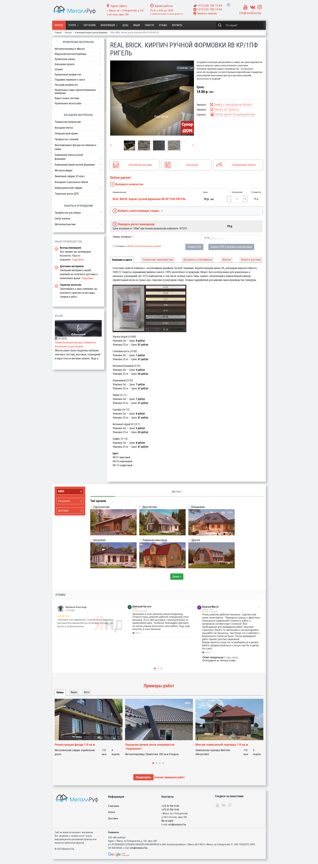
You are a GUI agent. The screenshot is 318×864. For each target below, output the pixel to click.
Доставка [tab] (63, 510)
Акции (136, 25)
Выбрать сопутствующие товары (136, 210)
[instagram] (260, 7)
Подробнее (78, 259)
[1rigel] (152, 98)
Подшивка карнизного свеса (70, 79)
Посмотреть (143, 777)
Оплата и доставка (251, 259)
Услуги (72, 25)
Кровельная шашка (65, 59)
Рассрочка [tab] (64, 501)
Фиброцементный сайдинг (69, 187)
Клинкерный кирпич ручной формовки (75, 164)
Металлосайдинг (64, 170)
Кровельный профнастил (68, 74)
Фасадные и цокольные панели (71, 182)
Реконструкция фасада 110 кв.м (75, 744)
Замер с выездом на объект (233, 104)
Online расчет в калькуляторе (234, 114)
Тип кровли (98, 501)
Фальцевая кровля (64, 64)
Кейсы (60, 692)
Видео (74, 692)
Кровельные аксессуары (68, 103)
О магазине (113, 806)
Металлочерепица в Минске (70, 48)
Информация (108, 25)
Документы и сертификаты (197, 259)
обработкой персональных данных (144, 246)
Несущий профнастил (66, 84)
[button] (101, 139)
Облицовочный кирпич (66, 133)
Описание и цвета (122, 259)
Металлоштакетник (65, 224)
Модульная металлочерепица (70, 54)
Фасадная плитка (64, 127)
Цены (125, 25)
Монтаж (226, 259)
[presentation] (111, 145)
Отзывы (163, 25)
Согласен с (138, 246)
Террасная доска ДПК (67, 193)
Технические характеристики (157, 259)
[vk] (252, 7)
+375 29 (170, 806)
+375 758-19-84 (209, 5)
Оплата (111, 812)
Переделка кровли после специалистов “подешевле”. (149, 746)
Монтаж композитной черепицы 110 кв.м (221, 744)
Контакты (177, 25)
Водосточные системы (67, 98)
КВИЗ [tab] (61, 491)
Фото (87, 692)
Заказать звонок (206, 13)
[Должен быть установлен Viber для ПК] (228, 5)
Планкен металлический (68, 121)
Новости (149, 25)
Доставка (113, 818)
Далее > (176, 576)
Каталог (59, 25)
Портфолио (89, 25)
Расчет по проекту (226, 109)
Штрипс (59, 69)
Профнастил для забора (68, 212)
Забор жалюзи (62, 218)
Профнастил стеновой (66, 139)
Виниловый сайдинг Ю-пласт (70, 176)
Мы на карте (167, 820)
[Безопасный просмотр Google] (125, 854)
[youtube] (245, 7)
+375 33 (170, 809)
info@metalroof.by (250, 13)
